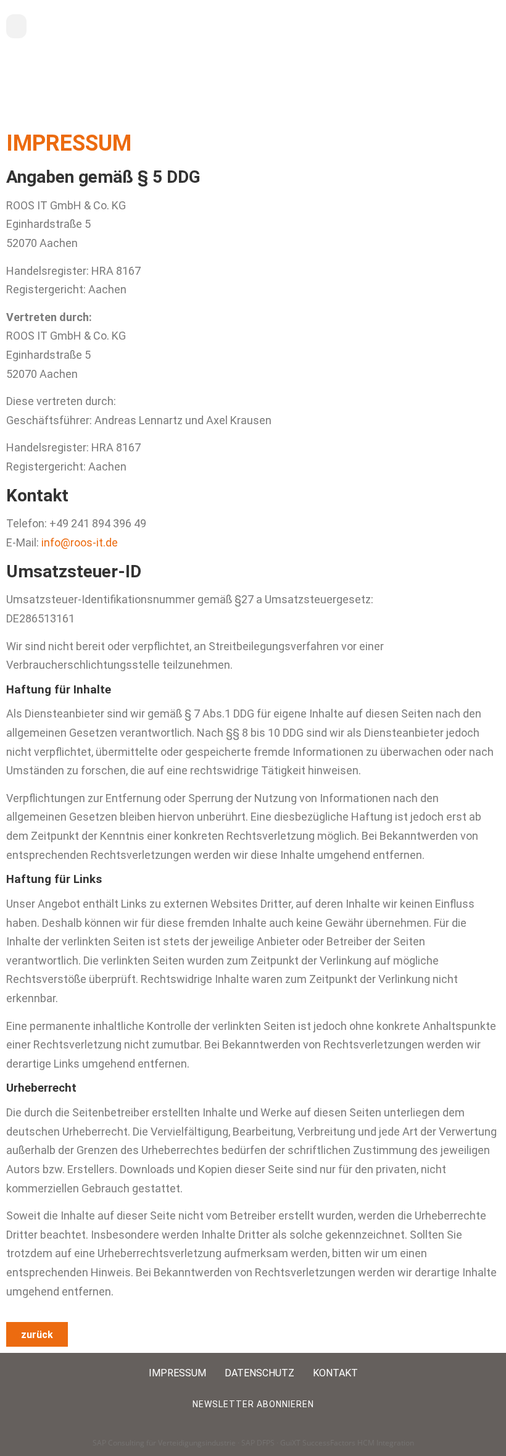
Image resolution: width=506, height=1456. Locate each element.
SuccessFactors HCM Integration (358, 1442)
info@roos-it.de (79, 542)
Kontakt (335, 1373)
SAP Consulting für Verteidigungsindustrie (164, 1442)
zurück (37, 1335)
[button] (16, 26)
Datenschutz (259, 1373)
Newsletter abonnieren (253, 1404)
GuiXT (290, 1442)
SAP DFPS (258, 1442)
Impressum (177, 1373)
